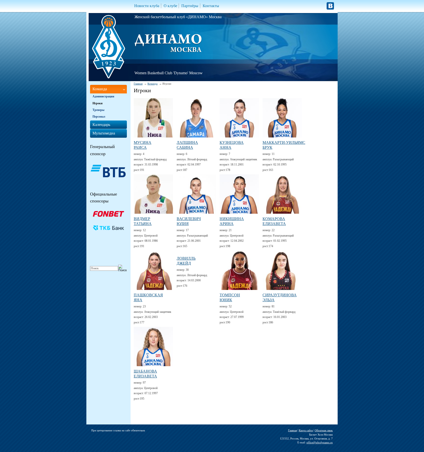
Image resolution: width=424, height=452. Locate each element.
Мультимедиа (104, 133)
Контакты (211, 6)
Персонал (99, 116)
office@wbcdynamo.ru (319, 442)
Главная (138, 83)
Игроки (98, 103)
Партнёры (189, 6)
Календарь (101, 124)
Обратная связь (324, 430)
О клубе (170, 6)
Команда (152, 83)
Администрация (103, 96)
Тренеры (98, 110)
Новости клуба (146, 6)
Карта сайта (306, 430)
